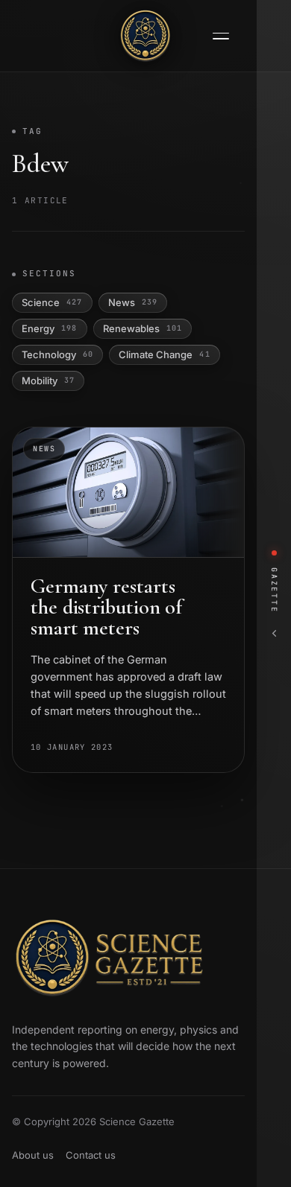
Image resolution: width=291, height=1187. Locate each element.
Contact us (91, 1155)
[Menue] (221, 36)
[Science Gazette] (145, 36)
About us (33, 1155)
